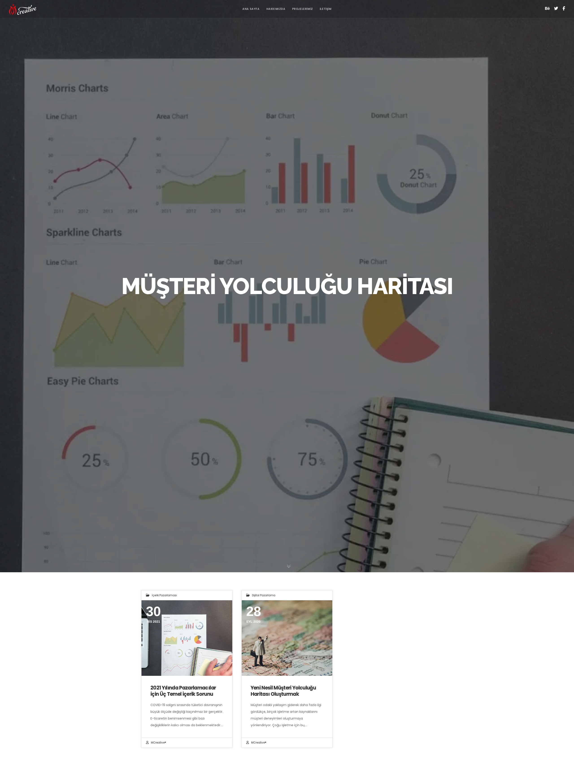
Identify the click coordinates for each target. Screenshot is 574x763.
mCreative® (158, 742)
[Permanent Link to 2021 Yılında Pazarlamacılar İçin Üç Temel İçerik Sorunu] (186, 638)
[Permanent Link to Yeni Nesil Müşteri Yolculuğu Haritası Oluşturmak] (287, 638)
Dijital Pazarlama (263, 595)
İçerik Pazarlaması (164, 595)
